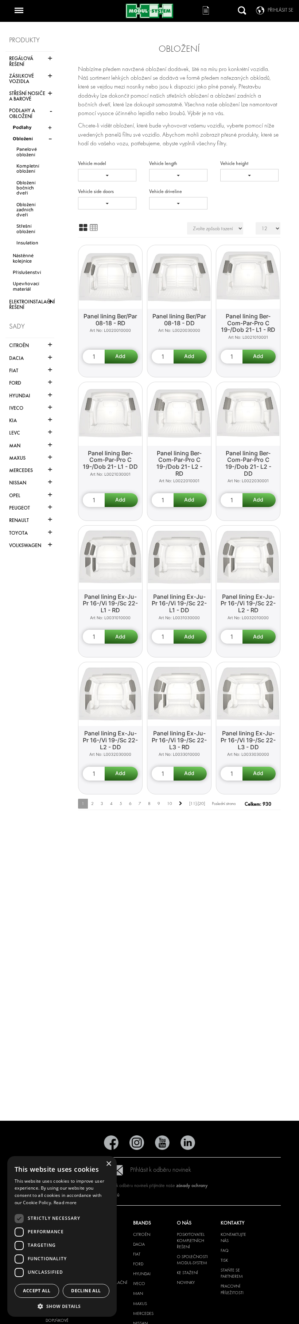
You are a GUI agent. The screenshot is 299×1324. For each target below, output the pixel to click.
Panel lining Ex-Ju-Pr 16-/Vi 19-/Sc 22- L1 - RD (110, 603)
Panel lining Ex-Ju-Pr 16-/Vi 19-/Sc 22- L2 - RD (248, 603)
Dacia (139, 1244)
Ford (138, 1263)
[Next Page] (180, 804)
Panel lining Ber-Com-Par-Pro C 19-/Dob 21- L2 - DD (248, 463)
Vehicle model (92, 163)
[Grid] (83, 227)
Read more (65, 1202)
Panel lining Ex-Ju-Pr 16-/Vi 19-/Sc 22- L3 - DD (248, 740)
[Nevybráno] (107, 175)
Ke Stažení (187, 1272)
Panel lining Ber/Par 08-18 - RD (110, 320)
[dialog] (62, 1236)
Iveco (139, 1283)
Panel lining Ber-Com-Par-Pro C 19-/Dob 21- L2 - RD (179, 463)
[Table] (94, 227)
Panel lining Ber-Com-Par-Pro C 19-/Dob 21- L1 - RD (248, 323)
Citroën (141, 1234)
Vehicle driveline (165, 191)
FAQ (225, 1250)
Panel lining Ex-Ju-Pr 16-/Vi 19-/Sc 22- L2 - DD (110, 740)
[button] (62, 1306)
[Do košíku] (121, 357)
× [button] (108, 1164)
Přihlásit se (281, 10)
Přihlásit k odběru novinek (160, 1170)
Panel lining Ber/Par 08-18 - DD (179, 320)
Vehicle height (234, 163)
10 (169, 803)
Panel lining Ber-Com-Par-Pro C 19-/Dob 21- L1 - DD (110, 459)
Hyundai (142, 1273)
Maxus (140, 1303)
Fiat (136, 1254)
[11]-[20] (197, 803)
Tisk (224, 1260)
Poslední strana (224, 803)
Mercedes (143, 1313)
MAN (138, 1293)
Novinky (186, 1282)
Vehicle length (163, 163)
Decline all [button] (86, 1291)
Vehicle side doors (96, 191)
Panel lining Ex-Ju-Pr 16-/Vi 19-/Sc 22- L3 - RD (179, 740)
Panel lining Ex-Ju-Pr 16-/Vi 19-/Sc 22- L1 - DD (179, 603)
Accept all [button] (36, 1291)
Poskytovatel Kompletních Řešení (191, 1240)
